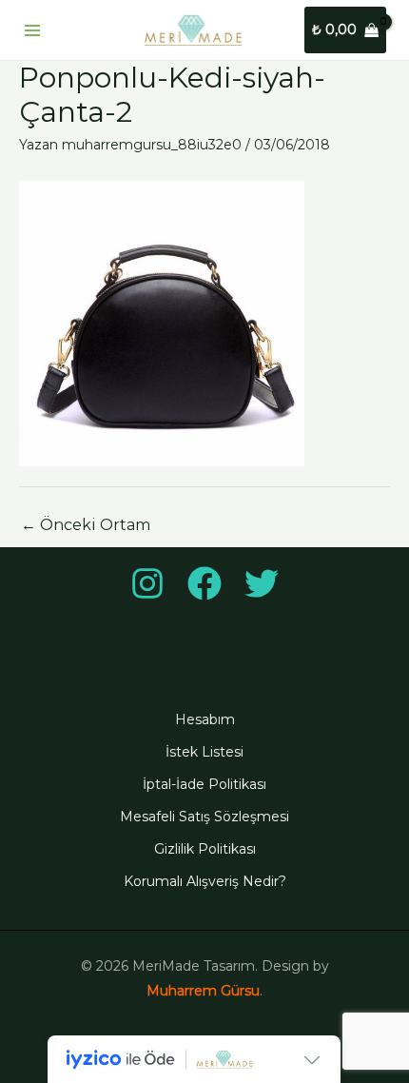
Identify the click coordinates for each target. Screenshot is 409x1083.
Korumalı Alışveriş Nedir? (205, 881)
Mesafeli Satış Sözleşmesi (204, 816)
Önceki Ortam (85, 525)
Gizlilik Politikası (205, 848)
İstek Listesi (204, 751)
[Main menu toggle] (32, 30)
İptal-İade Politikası (204, 784)
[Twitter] (261, 583)
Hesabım (205, 719)
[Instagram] (147, 583)
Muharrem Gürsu (203, 990)
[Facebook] (204, 583)
